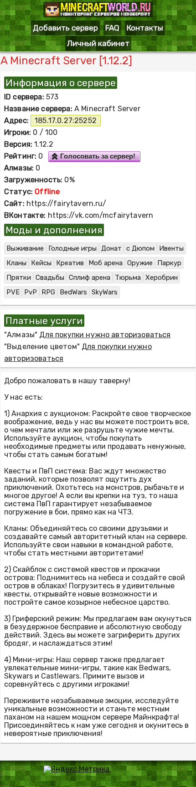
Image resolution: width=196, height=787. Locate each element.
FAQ (112, 27)
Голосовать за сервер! (97, 156)
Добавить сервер (65, 27)
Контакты (145, 27)
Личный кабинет (98, 43)
